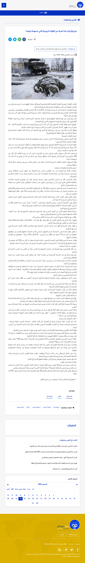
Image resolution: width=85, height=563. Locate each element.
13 (74, 499)
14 (70, 499)
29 (8, 499)
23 (33, 499)
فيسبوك (69, 396)
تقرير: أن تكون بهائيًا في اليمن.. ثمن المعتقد (64, 469)
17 (58, 499)
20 (45, 499)
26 (20, 499)
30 (37, 503)
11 (12, 495)
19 (49, 499)
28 (12, 499)
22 (37, 499)
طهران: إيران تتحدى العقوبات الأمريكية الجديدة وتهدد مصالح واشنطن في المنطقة (54, 463)
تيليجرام (49, 396)
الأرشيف (61, 534)
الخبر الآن (77, 554)
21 (41, 499)
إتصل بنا (77, 544)
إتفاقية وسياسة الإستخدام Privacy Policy (55, 544)
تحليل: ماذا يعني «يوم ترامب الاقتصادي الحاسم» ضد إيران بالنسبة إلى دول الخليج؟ (53, 446)
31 (33, 503)
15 (66, 499)
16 (62, 499)
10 (16, 495)
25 (25, 499)
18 (54, 499)
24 (29, 499)
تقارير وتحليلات (70, 19)
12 (8, 495)
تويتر (59, 396)
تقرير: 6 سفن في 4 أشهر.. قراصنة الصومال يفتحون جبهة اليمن (59, 457)
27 (16, 499)
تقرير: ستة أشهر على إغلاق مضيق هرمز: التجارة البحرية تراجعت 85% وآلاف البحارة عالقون (51, 452)
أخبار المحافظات (73, 534)
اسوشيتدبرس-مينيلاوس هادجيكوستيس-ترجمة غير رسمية (51, 49)
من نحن (71, 544)
